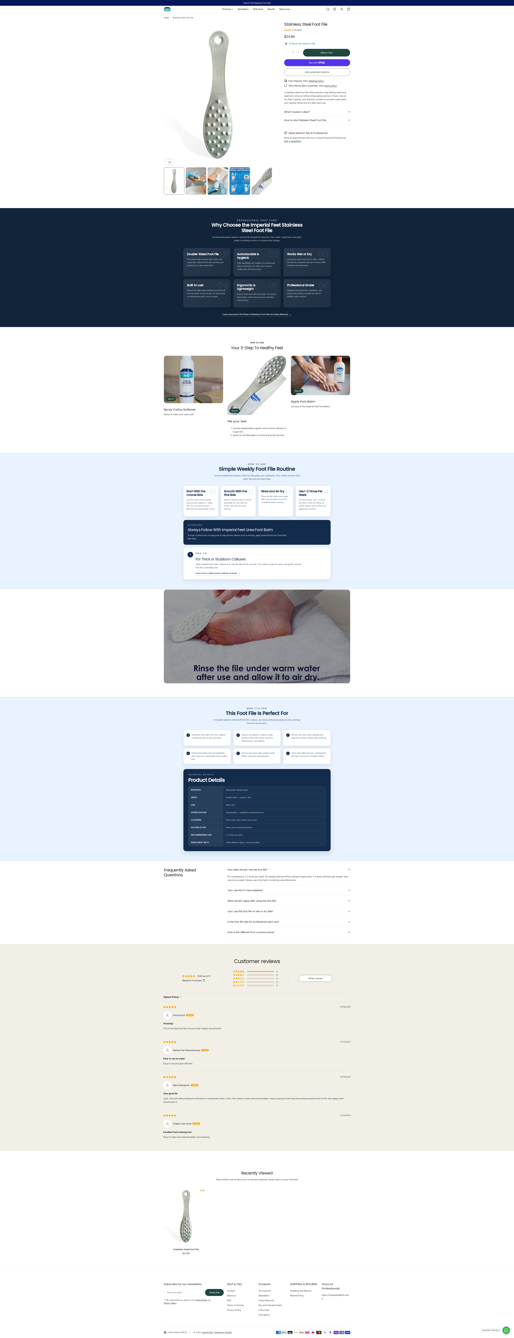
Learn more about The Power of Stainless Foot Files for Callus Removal (257, 314)
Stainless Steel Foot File (186, 1249)
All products (265, 1290)
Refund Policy (297, 1295)
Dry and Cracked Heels (270, 1305)
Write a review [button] (315, 978)
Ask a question (292, 141)
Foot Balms (264, 1314)
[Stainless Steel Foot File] (186, 1216)
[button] (288, 30)
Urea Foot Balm (280, 535)
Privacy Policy (234, 1310)
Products (226, 9)
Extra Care (264, 1310)
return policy (330, 85)
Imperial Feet (207, 1332)
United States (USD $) (177, 1332)
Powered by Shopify (223, 1332)
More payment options (317, 72)
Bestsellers (264, 1295)
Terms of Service (235, 1305)
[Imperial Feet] (167, 9)
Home (166, 17)
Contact (231, 1290)
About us (231, 1295)
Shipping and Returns (300, 1290)
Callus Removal (266, 1300)
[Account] (342, 9)
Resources (284, 9)
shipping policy (316, 80)
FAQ (229, 1300)
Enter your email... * (175, 1292)
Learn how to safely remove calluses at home (218, 573)
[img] (169, 1007)
